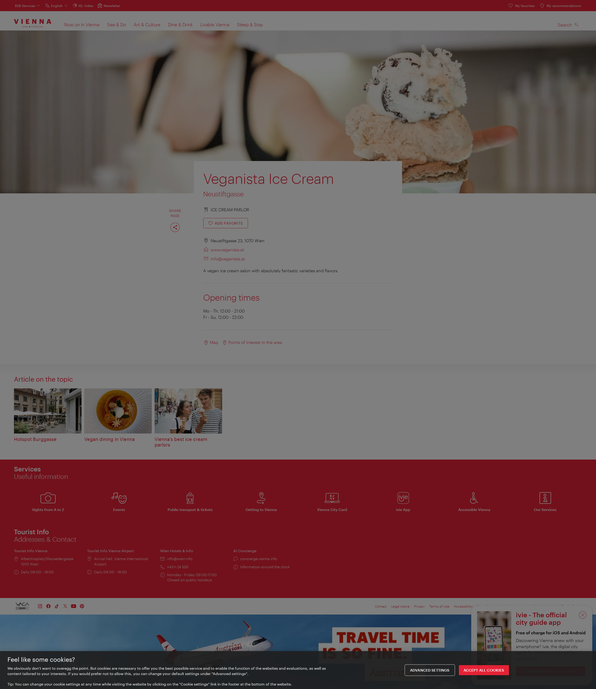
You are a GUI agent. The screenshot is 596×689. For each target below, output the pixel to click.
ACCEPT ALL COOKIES (484, 670)
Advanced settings (430, 670)
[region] (298, 670)
